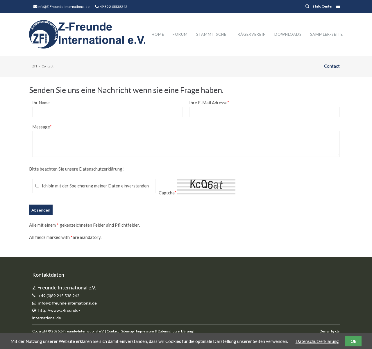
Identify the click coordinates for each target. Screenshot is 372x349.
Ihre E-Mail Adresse (209, 102)
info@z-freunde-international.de (67, 302)
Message (42, 126)
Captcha (167, 192)
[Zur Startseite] (87, 34)
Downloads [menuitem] (288, 34)
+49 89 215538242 (112, 6)
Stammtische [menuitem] (211, 34)
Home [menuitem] (158, 34)
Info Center (324, 6)
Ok (353, 341)
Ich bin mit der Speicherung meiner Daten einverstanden (95, 185)
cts (337, 331)
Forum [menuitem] (180, 34)
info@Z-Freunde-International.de (63, 6)
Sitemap (127, 331)
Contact (113, 331)
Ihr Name (41, 102)
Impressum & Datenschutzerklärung (164, 331)
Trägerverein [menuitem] (250, 34)
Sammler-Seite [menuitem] (326, 34)
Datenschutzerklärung (100, 168)
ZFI (34, 66)
